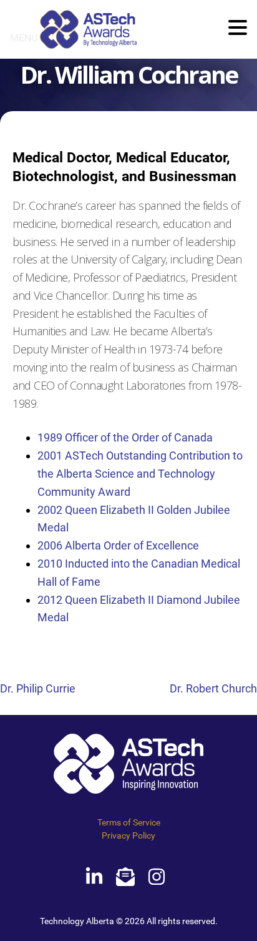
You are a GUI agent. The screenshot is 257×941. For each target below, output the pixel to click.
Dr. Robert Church (213, 688)
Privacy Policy (128, 835)
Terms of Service (128, 822)
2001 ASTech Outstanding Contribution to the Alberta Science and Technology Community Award (140, 473)
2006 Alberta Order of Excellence (118, 545)
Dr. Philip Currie (37, 688)
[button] (237, 28)
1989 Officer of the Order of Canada (125, 437)
